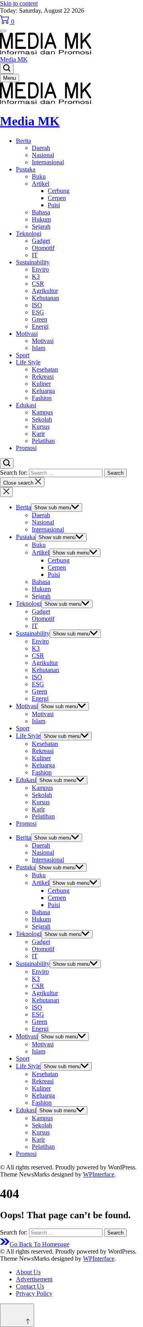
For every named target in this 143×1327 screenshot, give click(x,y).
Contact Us (30, 1286)
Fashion (42, 398)
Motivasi (27, 333)
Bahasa (41, 212)
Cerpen (57, 198)
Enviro (40, 269)
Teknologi (28, 233)
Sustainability (33, 262)
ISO (37, 305)
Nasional (43, 155)
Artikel (40, 183)
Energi (40, 326)
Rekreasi (43, 376)
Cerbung (59, 190)
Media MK (14, 59)
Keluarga (43, 390)
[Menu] (3, 31)
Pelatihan (43, 440)
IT (35, 255)
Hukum (41, 219)
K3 (36, 276)
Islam (38, 348)
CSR (38, 283)
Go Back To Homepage (40, 1244)
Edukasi (26, 405)
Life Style (28, 362)
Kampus (42, 412)
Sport (22, 355)
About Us (28, 1272)
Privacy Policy (34, 1293)
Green (39, 319)
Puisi (54, 205)
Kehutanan (45, 298)
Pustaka (25, 169)
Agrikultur (45, 290)
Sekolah (42, 419)
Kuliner (41, 383)
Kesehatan (45, 369)
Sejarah (41, 226)
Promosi (26, 448)
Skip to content (19, 3)
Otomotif (43, 248)
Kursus (41, 426)
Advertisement (34, 1279)
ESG (38, 312)
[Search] (7, 68)
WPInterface (98, 1174)
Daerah (41, 147)
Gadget (41, 240)
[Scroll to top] (17, 1315)
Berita (23, 140)
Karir (38, 433)
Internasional (48, 162)
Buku (39, 176)
